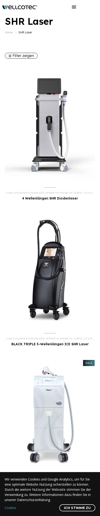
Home (9, 32)
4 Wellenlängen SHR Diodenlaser (50, 198)
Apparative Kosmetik (59, 193)
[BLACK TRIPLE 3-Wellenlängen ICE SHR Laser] (50, 270)
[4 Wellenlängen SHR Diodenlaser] (50, 124)
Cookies (10, 507)
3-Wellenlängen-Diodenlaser (25, 338)
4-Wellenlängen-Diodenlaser (25, 193)
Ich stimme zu (77, 508)
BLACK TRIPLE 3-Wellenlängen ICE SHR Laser (50, 344)
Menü (74, 7)
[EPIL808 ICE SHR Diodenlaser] (50, 416)
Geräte (78, 193)
